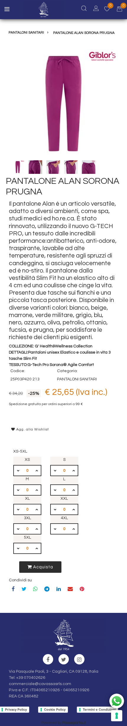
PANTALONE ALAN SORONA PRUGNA (84, 33)
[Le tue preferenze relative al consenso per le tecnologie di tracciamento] (116, 715)
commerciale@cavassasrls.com (40, 684)
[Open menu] (6, 10)
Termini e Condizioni (99, 709)
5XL (27, 537)
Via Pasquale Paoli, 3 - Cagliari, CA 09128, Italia (53, 671)
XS (27, 460)
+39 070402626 (30, 678)
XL (27, 498)
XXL (64, 498)
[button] (63, 104)
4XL (64, 518)
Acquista (42, 567)
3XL (27, 518)
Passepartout (74, 723)
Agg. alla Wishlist (32, 429)
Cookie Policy (55, 709)
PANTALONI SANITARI (26, 32)
